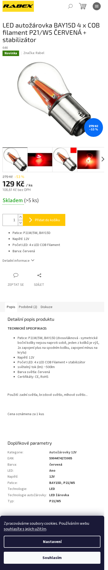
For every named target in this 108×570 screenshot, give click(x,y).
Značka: (33, 53)
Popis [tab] (11, 307)
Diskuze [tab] (46, 307)
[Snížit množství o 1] (20, 223)
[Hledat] (70, 6)
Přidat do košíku (47, 220)
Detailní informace (16, 260)
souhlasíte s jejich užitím (25, 529)
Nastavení (52, 541)
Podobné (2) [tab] (28, 307)
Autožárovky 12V (63, 452)
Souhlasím (52, 557)
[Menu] (97, 6)
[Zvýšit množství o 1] (20, 217)
